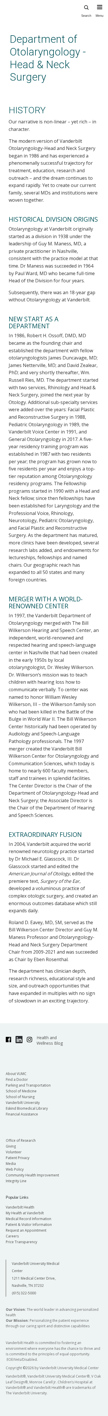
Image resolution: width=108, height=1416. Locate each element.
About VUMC (16, 1073)
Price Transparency (21, 1241)
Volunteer (14, 1152)
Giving (11, 1146)
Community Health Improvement (32, 1175)
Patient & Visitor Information (29, 1224)
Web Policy (15, 1169)
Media (11, 1163)
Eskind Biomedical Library (27, 1108)
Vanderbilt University (23, 1102)
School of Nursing (20, 1096)
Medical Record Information (28, 1218)
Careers (12, 1236)
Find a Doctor (17, 1079)
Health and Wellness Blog (50, 1040)
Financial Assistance (22, 1114)
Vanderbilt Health (20, 1207)
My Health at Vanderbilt (25, 1213)
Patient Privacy (17, 1157)
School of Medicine (21, 1091)
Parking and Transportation (28, 1085)
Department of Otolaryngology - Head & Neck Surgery (48, 58)
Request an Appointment (26, 1230)
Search (86, 15)
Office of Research (21, 1140)
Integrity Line (16, 1180)
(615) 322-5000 (24, 1293)
